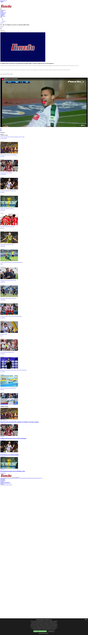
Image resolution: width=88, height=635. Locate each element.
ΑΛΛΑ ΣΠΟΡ (2, 13)
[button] (44, 633)
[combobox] (85, 619)
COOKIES (2, 481)
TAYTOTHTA (2, 479)
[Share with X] (0, 129)
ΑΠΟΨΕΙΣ (2, 15)
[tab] (2, 135)
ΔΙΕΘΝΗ (10, 478)
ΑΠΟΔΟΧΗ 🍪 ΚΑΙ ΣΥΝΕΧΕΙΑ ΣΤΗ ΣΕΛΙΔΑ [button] (40, 631)
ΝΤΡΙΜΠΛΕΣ (2, 14)
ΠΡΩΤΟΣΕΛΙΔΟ (3, 0)
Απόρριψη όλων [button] (51, 631)
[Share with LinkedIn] (0, 130)
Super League (2, 436)
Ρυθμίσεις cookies (46, 629)
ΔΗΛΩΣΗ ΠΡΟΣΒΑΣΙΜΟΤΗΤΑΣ (5, 483)
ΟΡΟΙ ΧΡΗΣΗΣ (2, 480)
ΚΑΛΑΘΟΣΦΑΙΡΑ (3, 12)
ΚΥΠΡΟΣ (1, 11)
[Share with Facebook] (0, 128)
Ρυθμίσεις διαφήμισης (45, 628)
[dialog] (44, 626)
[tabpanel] (44, 270)
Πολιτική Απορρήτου (52, 629)
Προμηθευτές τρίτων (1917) (43, 624)
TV (6, 0)
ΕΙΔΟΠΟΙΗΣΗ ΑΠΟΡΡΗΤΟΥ (5, 482)
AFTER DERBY (3, 16)
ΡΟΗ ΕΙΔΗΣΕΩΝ (3, 10)
